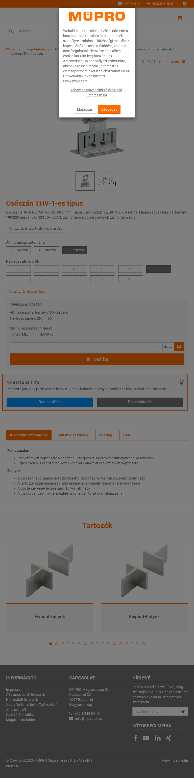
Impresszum (97, 95)
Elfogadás (109, 109)
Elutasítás (85, 109)
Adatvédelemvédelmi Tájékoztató (96, 90)
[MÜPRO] (97, 16)
